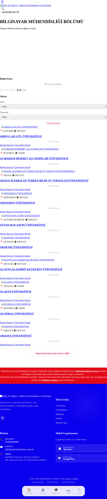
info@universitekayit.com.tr (87, 371)
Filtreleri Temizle (53, 123)
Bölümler (60, 414)
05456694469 (12, 441)
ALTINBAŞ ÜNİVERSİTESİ (16, 313)
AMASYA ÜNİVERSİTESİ (15, 335)
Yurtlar (59, 418)
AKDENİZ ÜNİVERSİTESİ (16, 247)
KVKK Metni (52, 482)
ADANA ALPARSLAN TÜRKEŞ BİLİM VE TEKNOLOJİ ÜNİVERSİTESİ (44, 180)
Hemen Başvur (6, 145)
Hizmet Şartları (38, 482)
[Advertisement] (53, 51)
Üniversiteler (61, 410)
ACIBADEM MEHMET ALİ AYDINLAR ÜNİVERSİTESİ (34, 158)
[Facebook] (2, 417)
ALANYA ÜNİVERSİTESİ (15, 291)
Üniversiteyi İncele (22, 145)
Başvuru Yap (61, 423)
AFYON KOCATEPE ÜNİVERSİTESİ (22, 224)
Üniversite (4, 112)
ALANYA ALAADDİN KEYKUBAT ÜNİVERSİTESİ (31, 269)
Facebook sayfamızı (49, 380)
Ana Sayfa (60, 405)
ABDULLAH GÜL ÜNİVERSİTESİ (21, 136)
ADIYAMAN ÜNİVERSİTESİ (17, 202)
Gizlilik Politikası (68, 482)
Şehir (2, 102)
